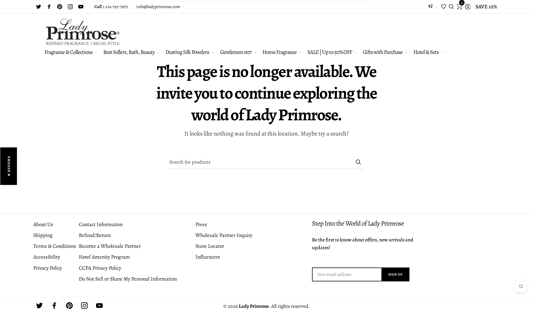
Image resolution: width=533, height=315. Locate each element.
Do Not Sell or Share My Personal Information (128, 278)
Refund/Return (95, 235)
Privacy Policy (47, 268)
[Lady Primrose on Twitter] (38, 6)
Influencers (207, 257)
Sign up (395, 274)
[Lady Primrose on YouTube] (80, 6)
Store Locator (209, 246)
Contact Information (101, 224)
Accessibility (46, 257)
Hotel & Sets (426, 52)
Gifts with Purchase (383, 52)
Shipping (43, 235)
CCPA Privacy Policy (100, 268)
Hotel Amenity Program (104, 257)
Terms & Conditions (54, 246)
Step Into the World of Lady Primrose (358, 223)
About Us (43, 224)
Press (201, 224)
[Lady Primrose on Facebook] (49, 6)
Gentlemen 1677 (236, 52)
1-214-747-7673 (111, 7)
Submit (358, 162)
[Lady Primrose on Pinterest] (59, 6)
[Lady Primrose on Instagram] (70, 6)
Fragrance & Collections (68, 52)
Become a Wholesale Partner (110, 246)
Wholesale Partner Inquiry (223, 235)
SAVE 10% (486, 6)
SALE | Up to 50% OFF (329, 52)
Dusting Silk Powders (187, 52)
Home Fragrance (279, 52)
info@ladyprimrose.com (158, 7)
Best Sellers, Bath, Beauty (129, 52)
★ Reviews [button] (9, 166)
